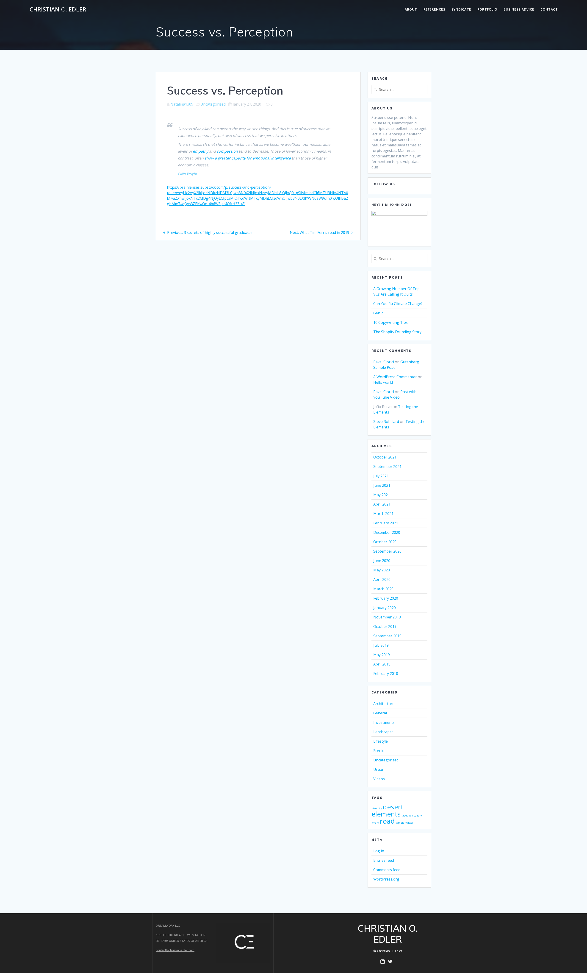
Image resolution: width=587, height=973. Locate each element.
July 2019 (381, 645)
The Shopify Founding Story (397, 331)
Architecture (383, 703)
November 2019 (387, 617)
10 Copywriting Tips (390, 322)
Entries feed (383, 860)
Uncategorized (213, 104)
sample (400, 822)
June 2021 (381, 485)
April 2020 (381, 579)
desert (393, 806)
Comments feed (386, 869)
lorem (375, 822)
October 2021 (384, 457)
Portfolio (487, 9)
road (387, 821)
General (380, 713)
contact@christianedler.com (175, 950)
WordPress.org (386, 879)
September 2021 (387, 466)
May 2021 (381, 494)
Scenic (378, 750)
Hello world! (383, 382)
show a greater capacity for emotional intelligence (248, 158)
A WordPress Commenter (395, 376)
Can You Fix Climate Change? (398, 303)
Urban (378, 769)
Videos (379, 778)
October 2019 (384, 626)
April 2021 (381, 504)
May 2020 (381, 570)
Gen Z (378, 313)
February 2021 (385, 523)
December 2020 (386, 532)
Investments (384, 722)
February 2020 (385, 598)
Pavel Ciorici (383, 361)
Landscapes (383, 731)
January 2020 (384, 607)
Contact (549, 9)
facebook (407, 815)
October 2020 (384, 541)
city (380, 808)
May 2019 (381, 654)
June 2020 (381, 560)
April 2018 (381, 664)
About (411, 9)
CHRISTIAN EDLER (57, 9)
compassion (227, 151)
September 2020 (387, 551)
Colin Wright (187, 173)
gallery (418, 815)
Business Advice (519, 9)
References (434, 9)
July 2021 (381, 475)
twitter (409, 822)
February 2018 (385, 673)
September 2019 (387, 635)
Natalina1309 (181, 104)
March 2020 (383, 588)
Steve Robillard (386, 421)
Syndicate (461, 9)
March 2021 (383, 513)
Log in (378, 850)
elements (386, 814)
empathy (200, 151)
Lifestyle (380, 741)
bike (374, 808)
